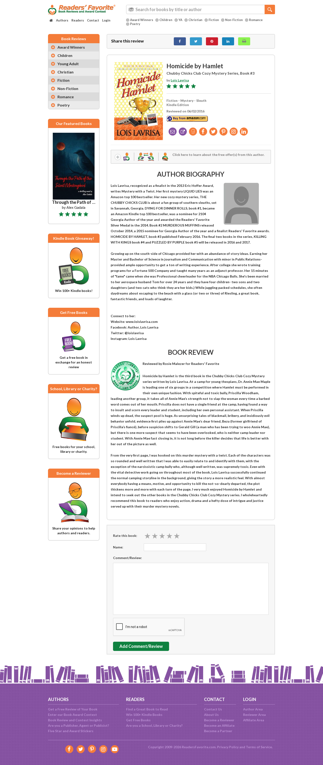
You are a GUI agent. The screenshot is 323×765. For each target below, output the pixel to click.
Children (165, 20)
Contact (93, 20)
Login (106, 20)
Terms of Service (259, 747)
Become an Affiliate (219, 725)
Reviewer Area (254, 715)
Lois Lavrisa (180, 80)
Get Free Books (138, 720)
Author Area (253, 709)
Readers (77, 20)
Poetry (135, 24)
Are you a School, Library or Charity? (154, 725)
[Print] (244, 41)
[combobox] (201, 9)
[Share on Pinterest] (212, 41)
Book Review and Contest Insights (75, 720)
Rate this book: (125, 536)
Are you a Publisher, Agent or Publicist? (78, 725)
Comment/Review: (127, 558)
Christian (195, 20)
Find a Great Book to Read (147, 709)
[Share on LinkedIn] (228, 41)
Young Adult (68, 63)
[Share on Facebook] (180, 41)
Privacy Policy (228, 747)
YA (180, 20)
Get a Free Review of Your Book (72, 709)
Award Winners (141, 20)
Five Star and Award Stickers (70, 731)
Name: (118, 547)
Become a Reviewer (219, 720)
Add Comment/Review (141, 646)
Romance (256, 20)
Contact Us (213, 709)
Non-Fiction (234, 20)
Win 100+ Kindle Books (144, 715)
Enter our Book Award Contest (72, 715)
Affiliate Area (253, 720)
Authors (62, 20)
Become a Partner (218, 731)
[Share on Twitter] (196, 41)
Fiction (214, 20)
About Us (211, 715)
